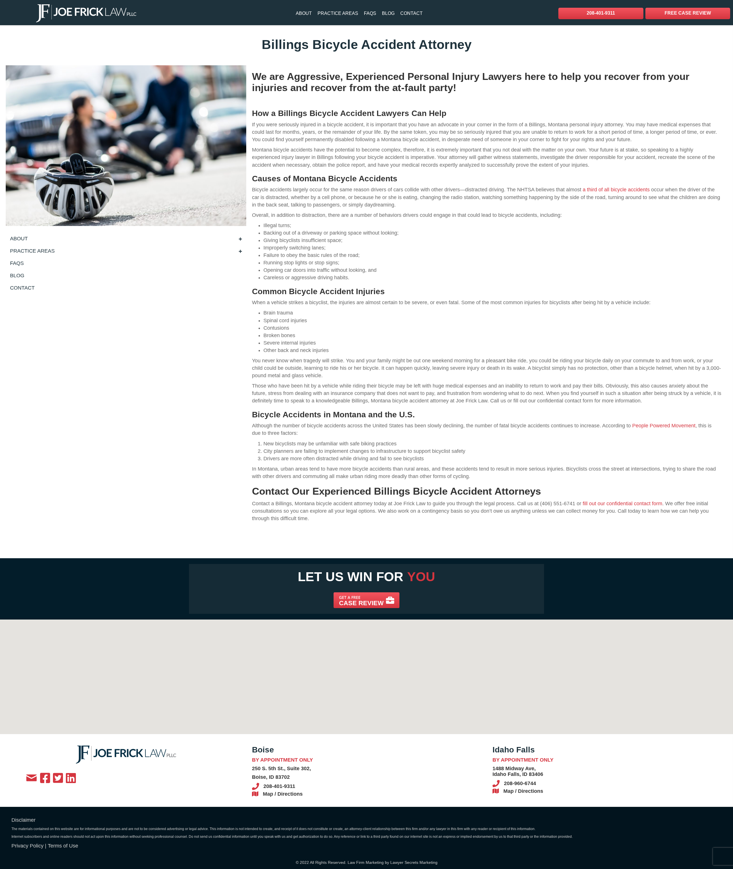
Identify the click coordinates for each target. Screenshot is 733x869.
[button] (366, 600)
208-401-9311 (279, 786)
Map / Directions (283, 794)
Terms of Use (63, 846)
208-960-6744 (520, 783)
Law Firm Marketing (366, 862)
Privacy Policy (27, 846)
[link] (304, 13)
